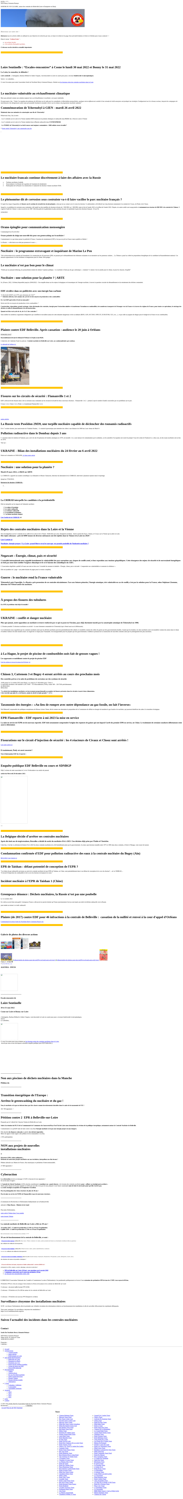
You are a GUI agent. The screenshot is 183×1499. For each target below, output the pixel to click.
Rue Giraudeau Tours (100, 1456)
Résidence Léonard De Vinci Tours (104, 1450)
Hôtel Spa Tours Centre (66, 1472)
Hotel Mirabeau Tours (100, 1438)
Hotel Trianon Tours (65, 1444)
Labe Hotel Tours (64, 1436)
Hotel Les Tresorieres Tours (102, 1446)
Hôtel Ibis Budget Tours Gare (68, 1426)
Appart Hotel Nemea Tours (102, 1432)
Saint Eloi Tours (99, 1460)
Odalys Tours (98, 1417)
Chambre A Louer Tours (66, 1460)
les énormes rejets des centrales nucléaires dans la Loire (76, 82)
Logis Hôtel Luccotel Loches (103, 1474)
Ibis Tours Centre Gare (66, 1419)
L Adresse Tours (99, 1472)
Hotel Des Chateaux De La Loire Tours (71, 1443)
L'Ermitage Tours (64, 1458)
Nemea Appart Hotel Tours (67, 1434)
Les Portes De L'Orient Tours (103, 1441)
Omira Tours (98, 1420)
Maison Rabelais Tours (101, 1492)
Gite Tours (62, 1491)
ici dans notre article (29, 455)
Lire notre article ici (6, 745)
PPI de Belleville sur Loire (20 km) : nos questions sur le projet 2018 (26, 1270)
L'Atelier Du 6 (98, 1467)
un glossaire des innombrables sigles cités (17, 1274)
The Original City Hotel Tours (68, 1456)
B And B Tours (98, 1463)
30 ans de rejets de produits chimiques (12, 1256)
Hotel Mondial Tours (65, 1438)
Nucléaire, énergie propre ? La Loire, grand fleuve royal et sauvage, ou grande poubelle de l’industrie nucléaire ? (45, 544)
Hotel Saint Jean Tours (101, 1427)
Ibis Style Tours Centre (66, 1482)
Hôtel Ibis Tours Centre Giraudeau (69, 1424)
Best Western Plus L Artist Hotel (69, 1455)
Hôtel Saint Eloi (99, 1451)
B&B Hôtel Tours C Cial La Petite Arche (106, 1491)
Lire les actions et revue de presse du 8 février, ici (15, 662)
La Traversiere (98, 1475)
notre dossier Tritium (7, 1216)
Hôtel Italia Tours (99, 1424)
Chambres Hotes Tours (66, 1474)
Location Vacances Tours (66, 1487)
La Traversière (98, 1489)
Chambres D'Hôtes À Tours (67, 1494)
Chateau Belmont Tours (66, 1415)
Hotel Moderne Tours (65, 1453)
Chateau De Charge (100, 1494)
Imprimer (19, 1408)
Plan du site (9, 1408)
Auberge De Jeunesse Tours (102, 1419)
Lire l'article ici (6, 540)
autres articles (5, 419)
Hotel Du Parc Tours (100, 1422)
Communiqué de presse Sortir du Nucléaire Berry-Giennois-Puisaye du (22, 921)
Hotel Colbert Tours (100, 1479)
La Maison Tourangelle (66, 1492)
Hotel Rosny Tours (100, 1468)
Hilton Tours (63, 1431)
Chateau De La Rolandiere (102, 1429)
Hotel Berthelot (63, 1486)
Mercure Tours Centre (65, 1422)
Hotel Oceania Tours (65, 1470)
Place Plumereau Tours (66, 1467)
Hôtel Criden (63, 1475)
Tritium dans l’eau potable (16, 1213)
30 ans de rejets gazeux (8, 1241)
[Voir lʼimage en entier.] (6, 948)
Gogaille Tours (63, 1479)
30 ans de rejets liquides (8, 1248)
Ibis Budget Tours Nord (66, 1427)
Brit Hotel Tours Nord (65, 1429)
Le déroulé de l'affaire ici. (8, 344)
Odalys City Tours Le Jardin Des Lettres (71, 1446)
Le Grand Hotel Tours (101, 1431)
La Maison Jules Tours (66, 1462)
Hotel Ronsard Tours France (67, 1484)
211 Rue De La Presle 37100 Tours (104, 1482)
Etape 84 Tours (63, 1463)
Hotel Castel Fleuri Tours (66, 1480)
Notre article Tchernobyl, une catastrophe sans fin (17, 128)
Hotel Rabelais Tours (100, 1477)
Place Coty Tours (99, 1486)
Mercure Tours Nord (65, 1417)
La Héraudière (98, 1470)
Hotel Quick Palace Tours (67, 1450)
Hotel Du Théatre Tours (66, 1465)
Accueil (3, 1408)
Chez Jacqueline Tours (101, 1480)
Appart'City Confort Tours (102, 1415)
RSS (15, 1408)
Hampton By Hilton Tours (67, 1432)
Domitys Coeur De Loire (101, 1444)
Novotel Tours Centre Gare (67, 1420)
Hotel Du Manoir (99, 1455)
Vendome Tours (99, 1434)
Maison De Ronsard (100, 1443)
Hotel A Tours (98, 1426)
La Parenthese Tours (100, 1487)
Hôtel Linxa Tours (99, 1448)
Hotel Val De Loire (65, 1441)
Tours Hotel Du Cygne (101, 1439)
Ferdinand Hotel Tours (66, 1489)
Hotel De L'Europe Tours (102, 1484)
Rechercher (4, 1405)
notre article (4, 1213)
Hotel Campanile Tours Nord (103, 1453)
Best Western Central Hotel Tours (69, 1468)
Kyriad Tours (63, 1439)
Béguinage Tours (99, 1462)
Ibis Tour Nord (63, 1451)
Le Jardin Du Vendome (101, 1458)
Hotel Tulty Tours (64, 1477)
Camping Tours (63, 1448)
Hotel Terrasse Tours (100, 1436)
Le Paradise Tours (99, 1465)
